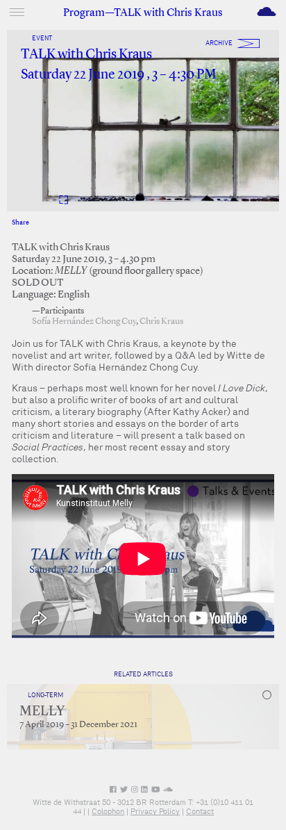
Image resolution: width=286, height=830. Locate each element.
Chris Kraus (161, 321)
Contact (200, 811)
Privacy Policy (155, 811)
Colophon (108, 811)
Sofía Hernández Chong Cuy (84, 321)
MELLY (42, 712)
